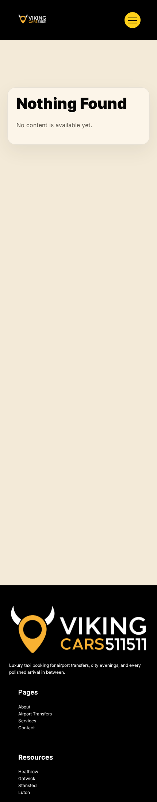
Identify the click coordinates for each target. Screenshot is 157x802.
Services (27, 720)
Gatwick (26, 778)
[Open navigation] (133, 20)
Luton (24, 792)
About (24, 707)
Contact (26, 727)
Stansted (27, 785)
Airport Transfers (35, 714)
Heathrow (28, 771)
